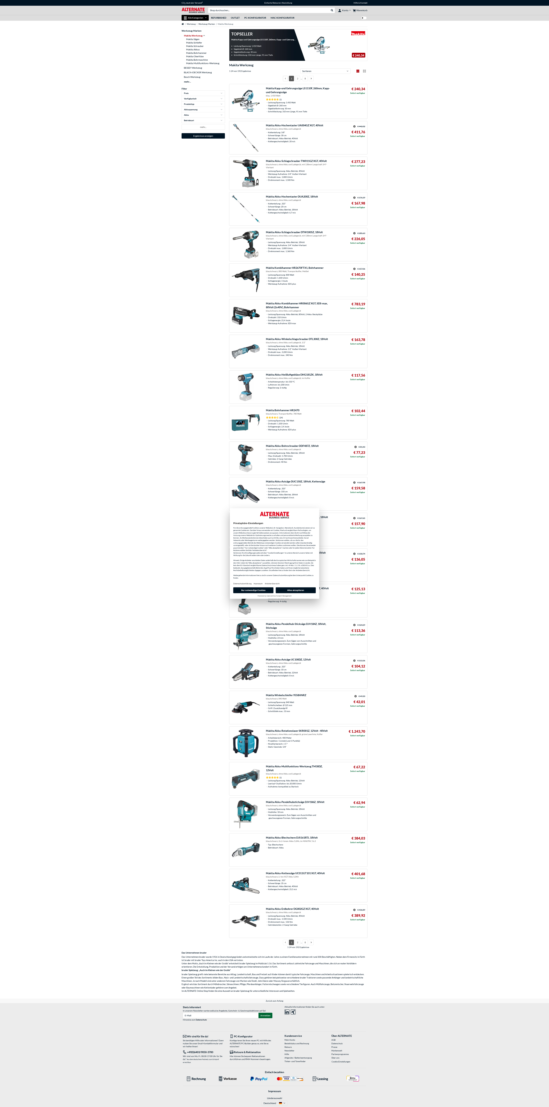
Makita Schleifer (194, 42)
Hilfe (356, 3)
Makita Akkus (193, 49)
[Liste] (358, 71)
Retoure (288, 1047)
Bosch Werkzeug (192, 77)
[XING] (293, 1011)
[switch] (364, 18)
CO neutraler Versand (192, 2)
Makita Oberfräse (195, 56)
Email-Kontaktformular (208, 1043)
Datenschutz (201, 1019)
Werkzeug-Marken (206, 24)
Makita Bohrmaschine (197, 59)
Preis (186, 93)
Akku (186, 115)
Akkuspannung (190, 109)
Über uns (335, 1058)
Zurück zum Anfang (274, 1001)
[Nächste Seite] (311, 78)
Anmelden (265, 1015)
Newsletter (289, 1050)
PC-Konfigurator (255, 17)
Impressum (274, 1091)
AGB (333, 1040)
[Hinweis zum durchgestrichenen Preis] (354, 126)
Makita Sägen (192, 39)
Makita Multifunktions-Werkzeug (202, 63)
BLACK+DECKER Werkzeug (198, 72)
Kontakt (363, 3)
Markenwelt (336, 1050)
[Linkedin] (287, 1011)
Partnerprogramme (340, 1054)
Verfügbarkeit (190, 98)
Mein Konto (290, 1040)
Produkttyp (189, 104)
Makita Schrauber (195, 46)
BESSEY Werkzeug (193, 67)
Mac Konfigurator (282, 17)
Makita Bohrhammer (196, 52)
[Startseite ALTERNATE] (193, 10)
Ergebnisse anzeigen (203, 135)
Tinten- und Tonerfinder (295, 1061)
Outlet (235, 17)
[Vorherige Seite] (285, 78)
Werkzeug (191, 24)
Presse (334, 1047)
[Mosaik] (364, 71)
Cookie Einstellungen (341, 1061)
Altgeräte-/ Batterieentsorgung (298, 1058)
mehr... (187, 81)
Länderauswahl (274, 1098)
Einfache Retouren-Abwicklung (278, 3)
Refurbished (218, 17)
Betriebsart (189, 120)
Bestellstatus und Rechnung (297, 1043)
